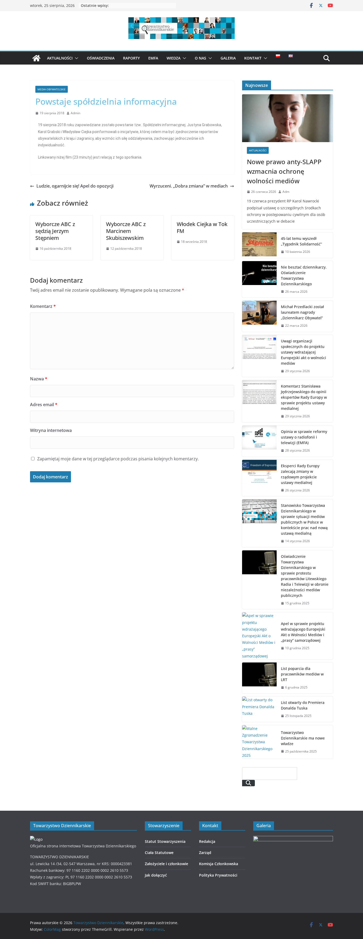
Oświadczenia (101, 58)
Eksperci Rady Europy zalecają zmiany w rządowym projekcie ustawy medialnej (300, 474)
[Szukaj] (248, 783)
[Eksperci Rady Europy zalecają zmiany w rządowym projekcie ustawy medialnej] (259, 478)
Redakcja (207, 841)
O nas (200, 58)
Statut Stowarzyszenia (165, 841)
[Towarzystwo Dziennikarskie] (36, 58)
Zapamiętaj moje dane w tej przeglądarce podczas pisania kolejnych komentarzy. (118, 459)
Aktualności (60, 58)
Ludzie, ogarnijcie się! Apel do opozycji (74, 186)
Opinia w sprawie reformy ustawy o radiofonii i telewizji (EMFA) (304, 437)
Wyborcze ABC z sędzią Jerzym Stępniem (55, 230)
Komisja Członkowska (218, 863)
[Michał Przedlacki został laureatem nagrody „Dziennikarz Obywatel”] (259, 316)
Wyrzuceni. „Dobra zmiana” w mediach (189, 186)
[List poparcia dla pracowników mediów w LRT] (259, 678)
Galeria (228, 58)
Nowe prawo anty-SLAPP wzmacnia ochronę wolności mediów (284, 171)
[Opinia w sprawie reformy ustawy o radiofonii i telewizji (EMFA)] (259, 441)
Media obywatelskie (51, 89)
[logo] (36, 839)
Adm (285, 191)
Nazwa (38, 379)
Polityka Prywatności (218, 875)
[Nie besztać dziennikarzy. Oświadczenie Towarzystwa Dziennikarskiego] (259, 279)
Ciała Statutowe (159, 852)
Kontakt (252, 58)
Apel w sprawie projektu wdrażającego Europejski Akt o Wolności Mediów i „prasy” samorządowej (303, 632)
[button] (75, 58)
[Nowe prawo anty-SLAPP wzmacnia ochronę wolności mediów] (287, 118)
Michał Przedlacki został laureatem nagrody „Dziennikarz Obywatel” (302, 312)
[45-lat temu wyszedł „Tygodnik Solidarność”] (259, 245)
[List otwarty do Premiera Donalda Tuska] (259, 709)
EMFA (153, 58)
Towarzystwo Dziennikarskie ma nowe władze (303, 738)
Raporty (131, 58)
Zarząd (205, 852)
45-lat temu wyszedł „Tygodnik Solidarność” (301, 241)
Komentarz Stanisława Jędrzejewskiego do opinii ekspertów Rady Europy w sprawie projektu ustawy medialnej (304, 397)
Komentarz (43, 306)
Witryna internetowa (51, 430)
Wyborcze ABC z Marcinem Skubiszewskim (126, 230)
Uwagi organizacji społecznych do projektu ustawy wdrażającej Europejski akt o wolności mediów (303, 352)
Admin (75, 113)
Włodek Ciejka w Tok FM (202, 227)
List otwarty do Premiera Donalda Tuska (302, 705)
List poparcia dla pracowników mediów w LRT (302, 674)
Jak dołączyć (156, 875)
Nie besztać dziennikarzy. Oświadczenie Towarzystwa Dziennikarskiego (304, 275)
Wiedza (173, 58)
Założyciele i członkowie (166, 863)
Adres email (43, 404)
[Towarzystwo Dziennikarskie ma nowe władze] (259, 742)
